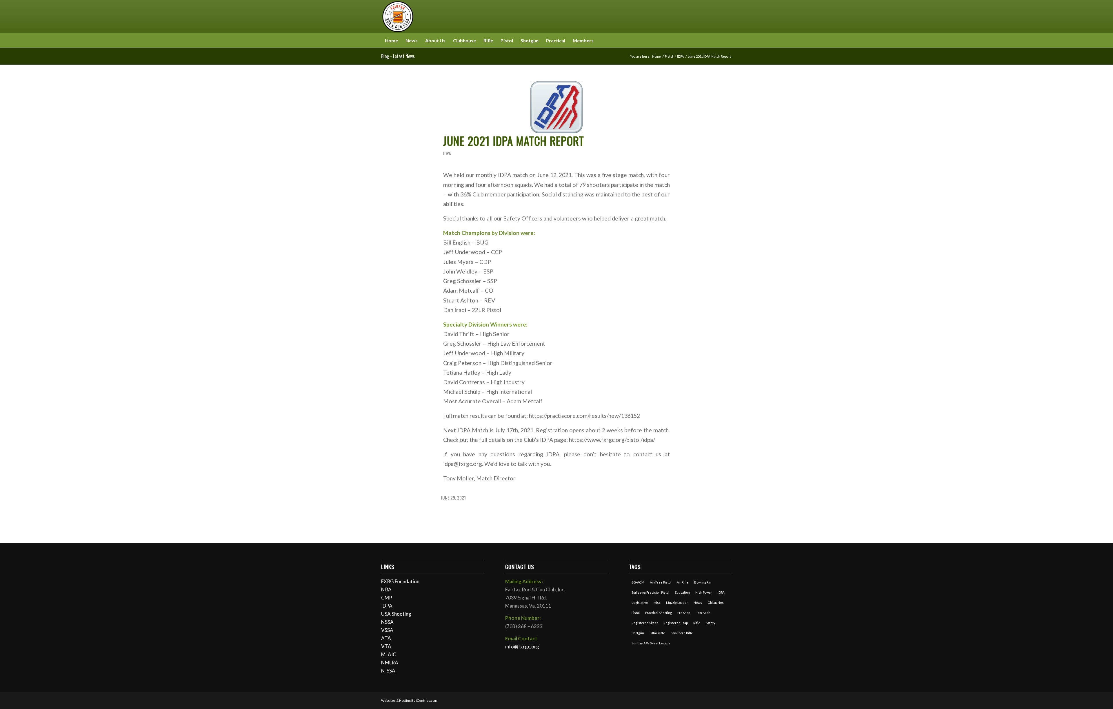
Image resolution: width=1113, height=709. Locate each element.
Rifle (696, 623)
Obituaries (716, 602)
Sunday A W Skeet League (651, 643)
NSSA (387, 622)
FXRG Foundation (400, 581)
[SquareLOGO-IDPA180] (556, 107)
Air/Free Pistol (660, 582)
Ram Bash (703, 613)
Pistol (636, 613)
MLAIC (388, 654)
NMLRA (389, 662)
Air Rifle (683, 582)
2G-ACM (638, 582)
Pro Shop (683, 613)
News (698, 602)
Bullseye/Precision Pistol (650, 592)
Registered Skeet (645, 623)
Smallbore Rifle (682, 633)
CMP (386, 598)
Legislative (640, 602)
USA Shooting (396, 614)
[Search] (728, 40)
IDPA (447, 153)
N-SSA (388, 671)
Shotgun (638, 633)
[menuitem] (391, 40)
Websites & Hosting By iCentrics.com (409, 700)
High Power (703, 592)
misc (657, 602)
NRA (386, 589)
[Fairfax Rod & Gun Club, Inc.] (397, 16)
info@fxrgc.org (522, 647)
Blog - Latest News (398, 56)
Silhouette (657, 633)
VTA (386, 646)
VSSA (387, 630)
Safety (710, 623)
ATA (386, 638)
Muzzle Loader (677, 602)
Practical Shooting (658, 613)
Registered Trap (675, 623)
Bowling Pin (702, 582)
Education (682, 592)
